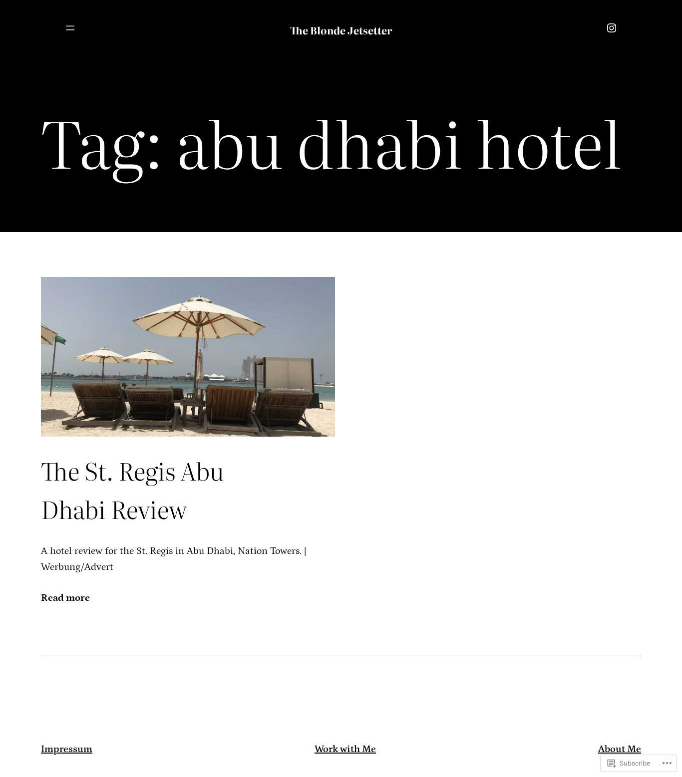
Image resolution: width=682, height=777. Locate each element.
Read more (65, 599)
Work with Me (345, 749)
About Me (619, 749)
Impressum (66, 749)
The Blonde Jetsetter (341, 29)
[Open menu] (70, 28)
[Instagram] (612, 28)
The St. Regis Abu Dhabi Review (132, 489)
